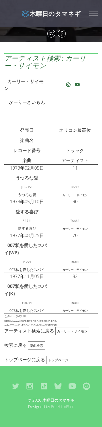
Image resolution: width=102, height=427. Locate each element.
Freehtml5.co (62, 406)
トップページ (58, 360)
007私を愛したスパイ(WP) (25, 249)
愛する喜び (27, 212)
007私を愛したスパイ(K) (25, 290)
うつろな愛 (27, 178)
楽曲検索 (36, 345)
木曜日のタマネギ (55, 13)
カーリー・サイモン (24, 85)
